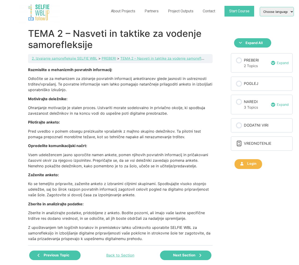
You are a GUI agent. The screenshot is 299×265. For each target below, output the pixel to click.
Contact (209, 11)
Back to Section (120, 255)
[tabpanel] (120, 154)
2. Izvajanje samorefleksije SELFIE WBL (64, 58)
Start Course (239, 11)
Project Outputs (180, 11)
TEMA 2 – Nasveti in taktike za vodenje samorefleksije (165, 58)
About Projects (123, 11)
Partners (152, 11)
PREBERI (109, 58)
